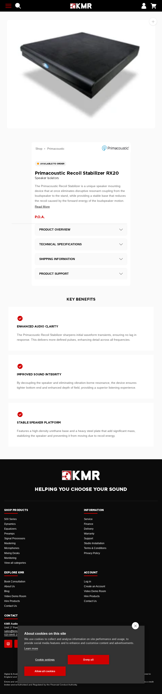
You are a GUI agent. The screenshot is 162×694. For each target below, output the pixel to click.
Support (88, 538)
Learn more (31, 648)
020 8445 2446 (13, 634)
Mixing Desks (12, 553)
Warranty (89, 533)
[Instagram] (8, 644)
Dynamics (10, 523)
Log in (87, 581)
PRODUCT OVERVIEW (54, 229)
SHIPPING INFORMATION (57, 259)
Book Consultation (14, 581)
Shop (38, 148)
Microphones (11, 548)
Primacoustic (55, 148)
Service (88, 519)
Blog (6, 591)
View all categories (15, 562)
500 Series (10, 519)
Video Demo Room (15, 596)
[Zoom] (153, 21)
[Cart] (154, 6)
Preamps (9, 533)
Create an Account (94, 586)
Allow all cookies (45, 671)
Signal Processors (14, 538)
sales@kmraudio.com (16, 631)
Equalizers (10, 528)
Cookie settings (45, 659)
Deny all (88, 659)
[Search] (18, 6)
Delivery (88, 528)
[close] (135, 625)
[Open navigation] (8, 6)
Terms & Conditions (95, 548)
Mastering (10, 543)
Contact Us (10, 605)
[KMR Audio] (81, 6)
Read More (42, 206)
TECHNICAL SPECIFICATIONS (60, 244)
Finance (88, 523)
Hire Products (12, 601)
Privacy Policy (92, 553)
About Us (9, 586)
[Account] (144, 6)
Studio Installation (94, 543)
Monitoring (10, 558)
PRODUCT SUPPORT (54, 273)
